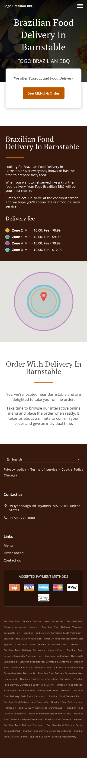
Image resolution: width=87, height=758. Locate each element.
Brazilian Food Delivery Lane (67, 702)
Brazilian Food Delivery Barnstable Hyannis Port (33, 650)
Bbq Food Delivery (40, 736)
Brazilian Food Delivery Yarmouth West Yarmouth (33, 621)
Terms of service (43, 469)
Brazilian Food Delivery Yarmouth (23, 638)
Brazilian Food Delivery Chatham (23, 725)
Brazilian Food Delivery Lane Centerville (26, 702)
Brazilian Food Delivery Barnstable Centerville (45, 661)
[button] (80, 6)
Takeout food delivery (64, 736)
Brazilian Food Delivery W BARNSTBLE (50, 713)
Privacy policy (15, 469)
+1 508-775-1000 (22, 518)
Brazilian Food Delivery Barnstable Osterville (45, 679)
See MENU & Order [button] (43, 93)
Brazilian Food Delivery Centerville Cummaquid (34, 707)
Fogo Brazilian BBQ (19, 6)
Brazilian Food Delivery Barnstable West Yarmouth (49, 644)
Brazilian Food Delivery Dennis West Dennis (47, 730)
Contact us (12, 560)
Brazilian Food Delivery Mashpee (63, 719)
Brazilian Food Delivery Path (64, 696)
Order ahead (14, 553)
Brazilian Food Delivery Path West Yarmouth (44, 690)
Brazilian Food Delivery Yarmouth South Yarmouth (52, 632)
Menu (8, 545)
